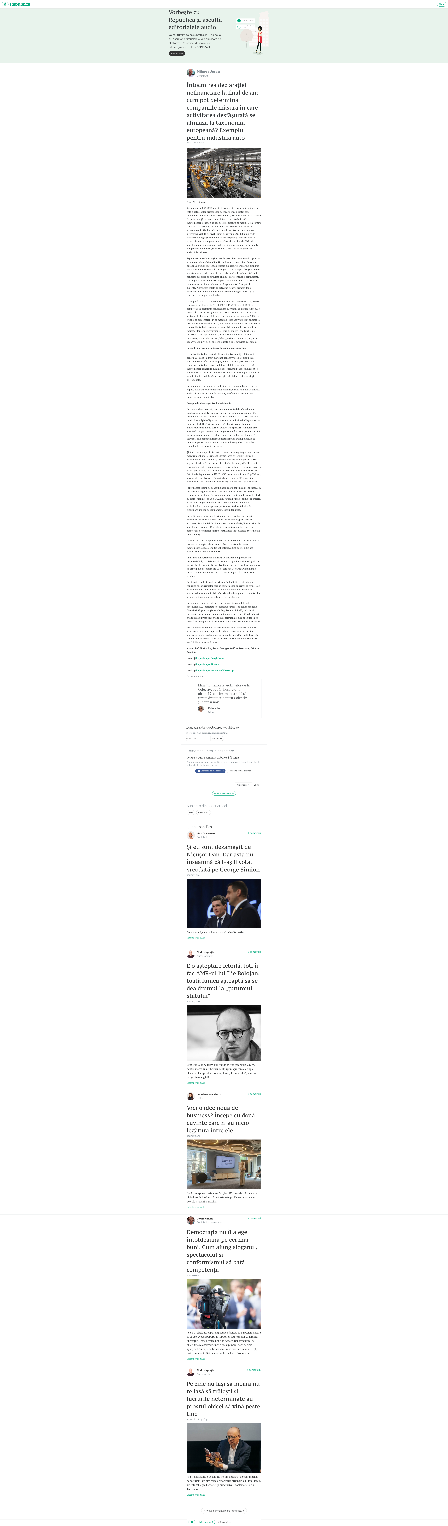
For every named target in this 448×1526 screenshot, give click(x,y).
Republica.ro (203, 812)
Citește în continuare (224, 1510)
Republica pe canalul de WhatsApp (215, 670)
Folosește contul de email (240, 771)
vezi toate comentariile (224, 793)
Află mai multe (177, 53)
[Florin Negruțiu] (191, 954)
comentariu (254, 1369)
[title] (202, 710)
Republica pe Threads (207, 664)
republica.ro (16, 4)
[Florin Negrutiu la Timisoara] (224, 1448)
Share (225, 1522)
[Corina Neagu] (191, 1220)
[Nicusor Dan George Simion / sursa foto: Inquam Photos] (224, 903)
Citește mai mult (196, 938)
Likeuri (256, 785)
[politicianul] (224, 1304)
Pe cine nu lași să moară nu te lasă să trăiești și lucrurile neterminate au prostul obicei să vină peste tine (223, 1398)
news (191, 812)
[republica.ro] (192, 1522)
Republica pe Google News (210, 658)
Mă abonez (217, 738)
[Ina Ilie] (224, 1164)
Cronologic (242, 785)
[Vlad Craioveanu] (191, 835)
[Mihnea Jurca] (191, 73)
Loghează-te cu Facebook (212, 771)
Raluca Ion (214, 708)
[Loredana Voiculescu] (191, 1096)
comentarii (254, 833)
